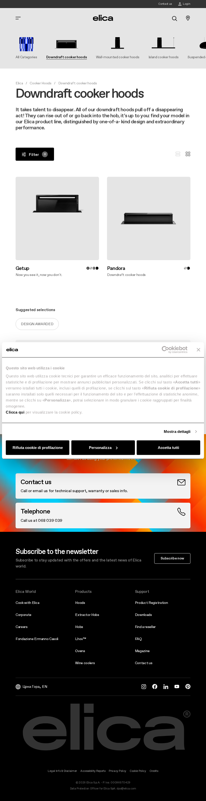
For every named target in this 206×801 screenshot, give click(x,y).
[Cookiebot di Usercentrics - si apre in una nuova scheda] (165, 350)
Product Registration (151, 602)
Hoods (80, 602)
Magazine (142, 650)
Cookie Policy (138, 771)
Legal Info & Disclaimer (62, 771)
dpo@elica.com (126, 788)
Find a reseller (145, 626)
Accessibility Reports (92, 771)
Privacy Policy (117, 771)
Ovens (80, 650)
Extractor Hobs (87, 614)
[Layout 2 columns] (187, 154)
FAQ (138, 638)
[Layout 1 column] (177, 154)
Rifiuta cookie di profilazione (38, 447)
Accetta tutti (168, 447)
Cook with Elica (27, 602)
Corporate (23, 614)
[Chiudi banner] (198, 350)
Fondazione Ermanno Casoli (37, 638)
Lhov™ (80, 638)
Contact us (143, 662)
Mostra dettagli (177, 431)
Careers (22, 626)
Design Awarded (37, 323)
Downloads (143, 614)
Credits (153, 771)
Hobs (79, 626)
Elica (19, 83)
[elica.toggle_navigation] (18, 18)
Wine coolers (85, 662)
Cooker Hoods (40, 83)
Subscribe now (172, 558)
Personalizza (100, 447)
